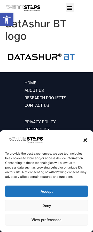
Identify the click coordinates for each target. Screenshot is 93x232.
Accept (47, 191)
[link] (6, 19)
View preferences (46, 220)
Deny (46, 205)
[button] (85, 140)
